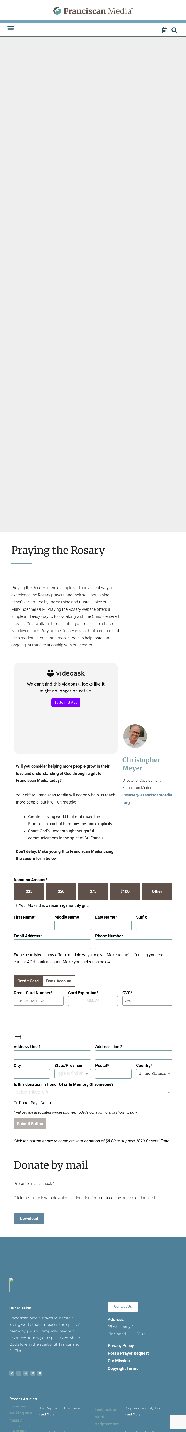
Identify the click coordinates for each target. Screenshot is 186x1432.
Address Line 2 (108, 1046)
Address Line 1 (27, 1046)
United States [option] (151, 1073)
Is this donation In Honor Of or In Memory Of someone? (63, 1084)
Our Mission (20, 1308)
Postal (101, 1065)
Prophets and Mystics (142, 1408)
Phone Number (109, 936)
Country (143, 1065)
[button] (10, 28)
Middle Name (66, 917)
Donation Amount (30, 879)
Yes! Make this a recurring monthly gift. (54, 905)
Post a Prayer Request (128, 1353)
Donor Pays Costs (35, 1102)
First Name (24, 917)
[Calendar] (165, 30)
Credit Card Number (32, 992)
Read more (46, 1414)
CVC (126, 992)
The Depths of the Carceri (60, 1408)
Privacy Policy (121, 1345)
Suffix (141, 917)
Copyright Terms (123, 1368)
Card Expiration (82, 992)
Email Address (27, 936)
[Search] (175, 30)
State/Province (68, 1065)
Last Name (105, 917)
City (17, 1065)
